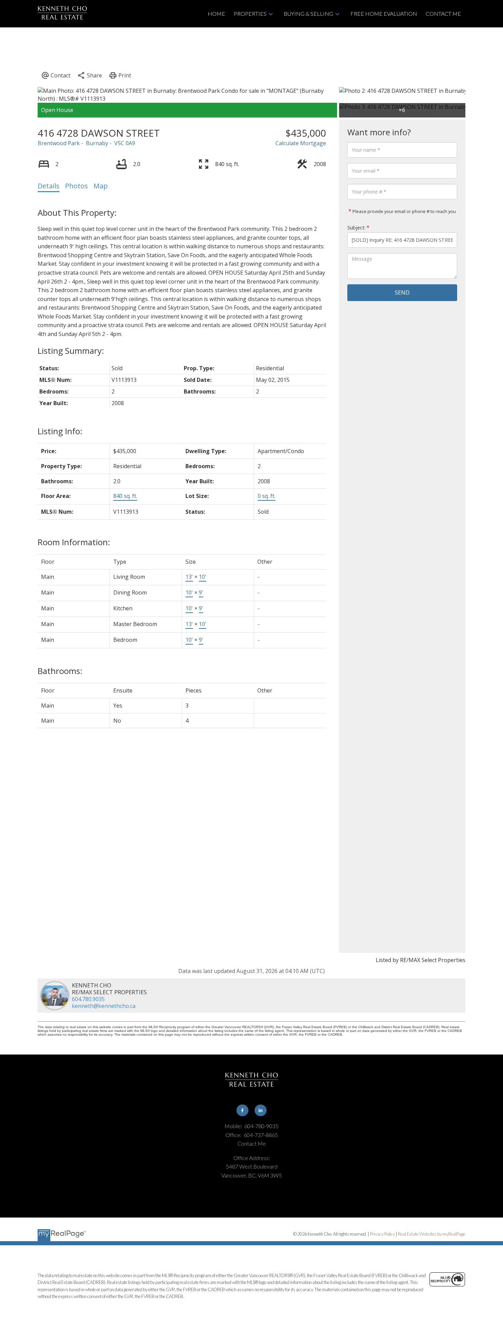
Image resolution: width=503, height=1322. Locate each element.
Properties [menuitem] (250, 13)
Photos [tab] (76, 185)
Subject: (356, 227)
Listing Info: (60, 431)
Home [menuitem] (216, 13)
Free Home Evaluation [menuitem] (383, 13)
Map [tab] (100, 185)
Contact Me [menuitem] (443, 13)
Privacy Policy (382, 1234)
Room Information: (74, 542)
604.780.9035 (88, 999)
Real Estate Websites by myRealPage (431, 1234)
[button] (242, 1111)
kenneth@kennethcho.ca (104, 1006)
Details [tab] (49, 185)
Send (402, 292)
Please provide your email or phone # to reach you (403, 211)
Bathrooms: (60, 670)
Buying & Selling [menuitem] (308, 13)
